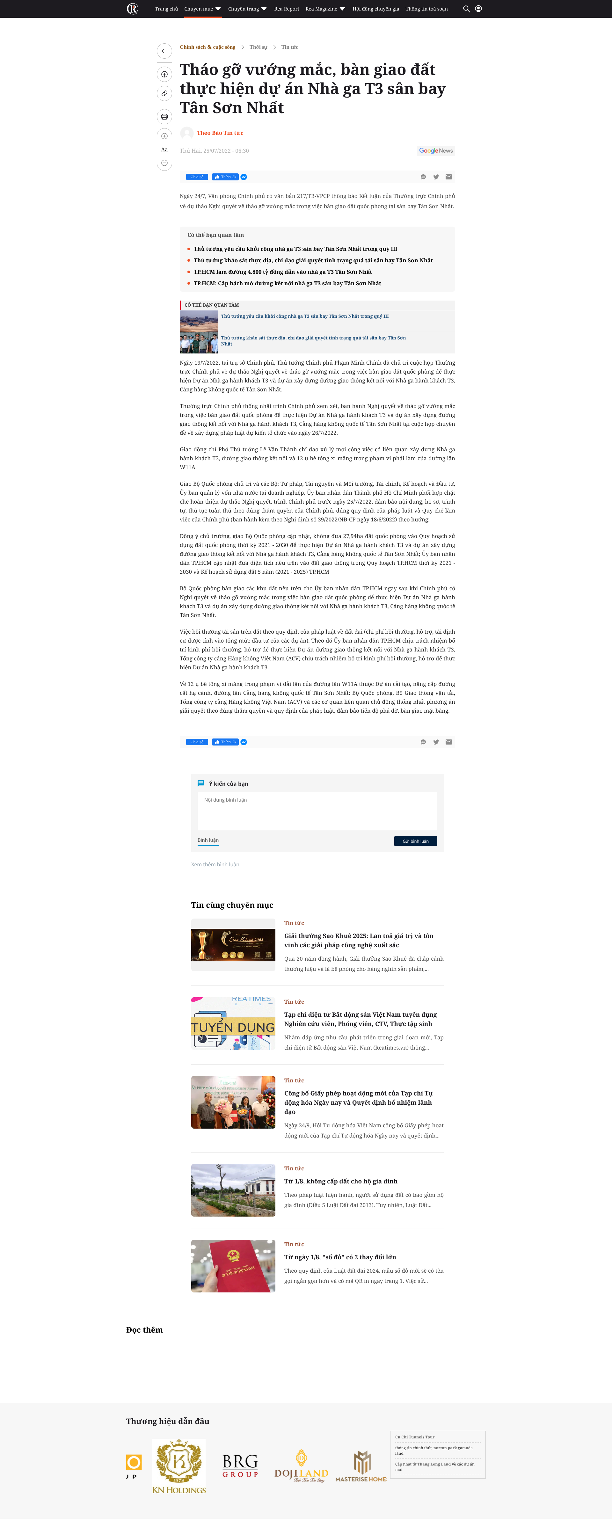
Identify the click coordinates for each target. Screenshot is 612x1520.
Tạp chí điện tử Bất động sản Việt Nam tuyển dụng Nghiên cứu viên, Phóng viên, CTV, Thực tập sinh (360, 1019)
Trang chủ (166, 9)
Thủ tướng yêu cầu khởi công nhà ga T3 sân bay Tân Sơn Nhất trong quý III (295, 248)
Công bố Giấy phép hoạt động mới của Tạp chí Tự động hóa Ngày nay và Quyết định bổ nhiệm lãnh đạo (358, 1102)
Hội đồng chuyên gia (376, 9)
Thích (229, 177)
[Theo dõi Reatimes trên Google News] (436, 152)
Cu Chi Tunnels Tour (415, 1437)
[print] (164, 116)
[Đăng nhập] (478, 11)
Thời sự (258, 47)
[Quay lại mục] (164, 51)
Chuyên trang (243, 9)
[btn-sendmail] (449, 177)
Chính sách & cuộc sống (208, 47)
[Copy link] (164, 93)
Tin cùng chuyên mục (232, 905)
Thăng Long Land (434, 1464)
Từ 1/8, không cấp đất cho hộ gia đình (340, 1181)
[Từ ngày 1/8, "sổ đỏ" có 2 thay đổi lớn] (233, 1266)
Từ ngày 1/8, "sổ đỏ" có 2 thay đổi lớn (340, 1257)
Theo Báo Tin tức (220, 132)
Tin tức (289, 47)
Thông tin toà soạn (427, 9)
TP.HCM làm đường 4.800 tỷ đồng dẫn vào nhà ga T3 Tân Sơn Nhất (283, 271)
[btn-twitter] (436, 177)
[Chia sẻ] (164, 74)
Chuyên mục (198, 9)
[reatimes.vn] (132, 9)
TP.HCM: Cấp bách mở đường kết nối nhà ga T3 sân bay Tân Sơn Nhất (287, 283)
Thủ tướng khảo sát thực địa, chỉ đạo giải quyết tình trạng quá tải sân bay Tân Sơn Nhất (313, 260)
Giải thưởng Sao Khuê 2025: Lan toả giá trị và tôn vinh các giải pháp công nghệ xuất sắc (358, 940)
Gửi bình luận (416, 841)
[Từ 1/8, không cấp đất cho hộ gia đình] (233, 1190)
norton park (445, 1448)
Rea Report (286, 9)
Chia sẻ (197, 177)
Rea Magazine (321, 9)
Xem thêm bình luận (215, 864)
